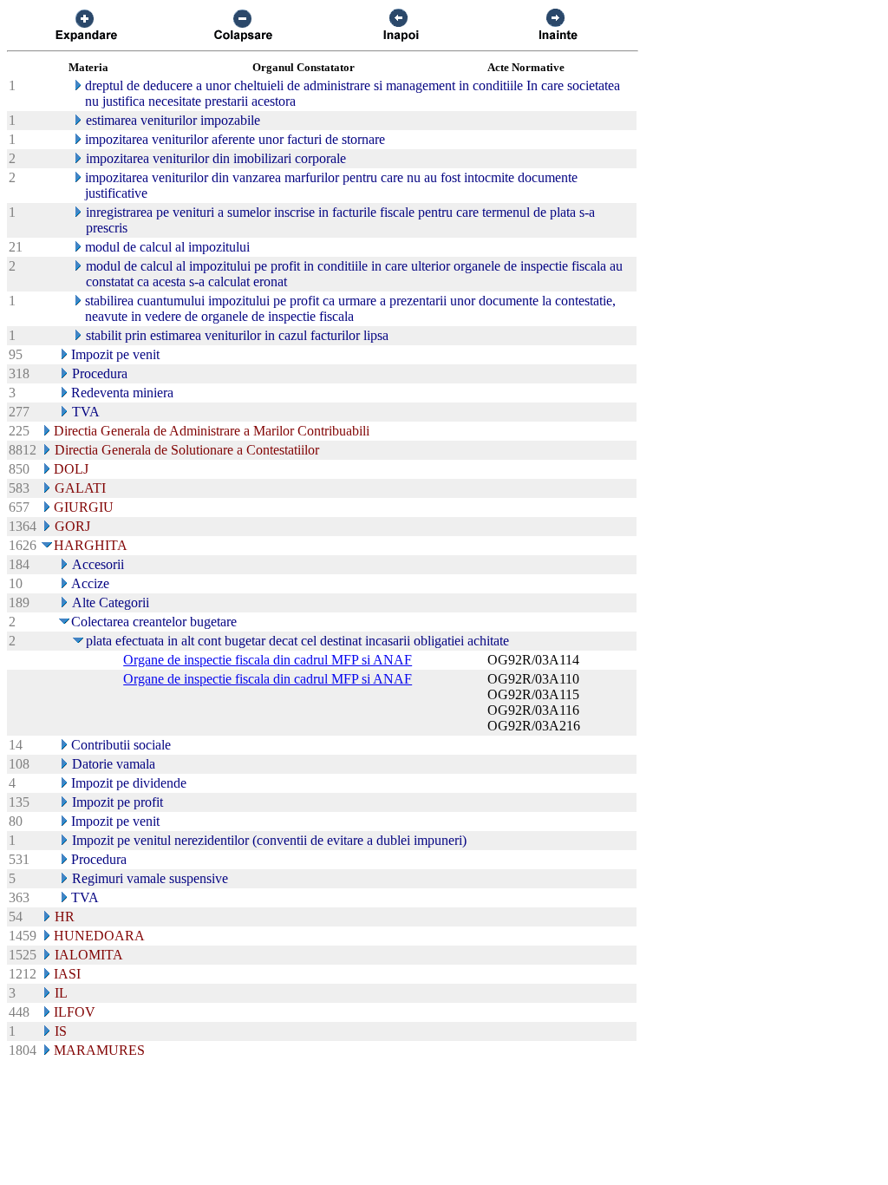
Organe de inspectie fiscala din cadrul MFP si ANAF (267, 659)
